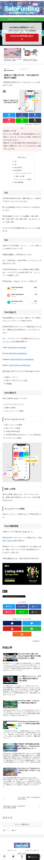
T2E (15, 161)
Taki (15, 164)
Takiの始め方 (18, 167)
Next (42, 55)
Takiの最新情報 (19, 182)
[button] (40, 440)
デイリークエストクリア (23, 173)
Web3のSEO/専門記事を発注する (22, 37)
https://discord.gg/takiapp (18, 353)
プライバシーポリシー (32, 850)
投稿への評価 (20, 176)
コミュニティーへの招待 (23, 179)
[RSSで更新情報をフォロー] (22, 634)
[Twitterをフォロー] (31, 623)
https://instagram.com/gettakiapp (22, 359)
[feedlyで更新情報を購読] (31, 628)
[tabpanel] (12, 55)
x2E (5, 591)
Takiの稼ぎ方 (18, 170)
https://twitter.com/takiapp (17, 347)
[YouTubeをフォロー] (12, 628)
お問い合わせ (22, 853)
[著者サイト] (12, 623)
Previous (2, 55)
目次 (19, 157)
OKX (10, 281)
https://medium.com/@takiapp (19, 365)
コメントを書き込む (22, 824)
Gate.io (16, 281)
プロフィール (12, 850)
